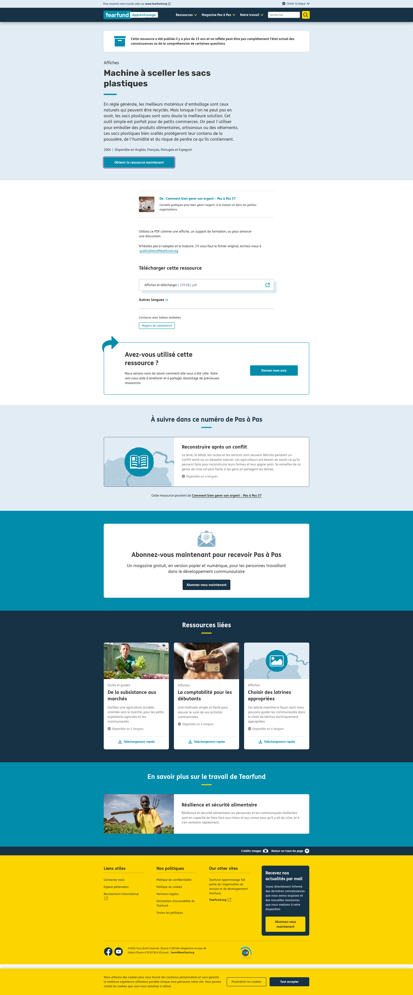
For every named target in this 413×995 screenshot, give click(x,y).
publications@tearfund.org (159, 251)
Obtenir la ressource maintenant (139, 162)
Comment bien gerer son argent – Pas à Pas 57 (227, 495)
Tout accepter (289, 982)
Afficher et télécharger (170, 285)
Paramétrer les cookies (246, 982)
